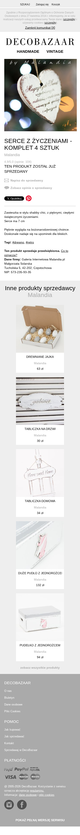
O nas (8, 690)
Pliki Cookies (12, 711)
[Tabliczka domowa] (40, 473)
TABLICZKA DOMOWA (40, 501)
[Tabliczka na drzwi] (40, 401)
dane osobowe (28, 794)
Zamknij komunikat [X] (40, 27)
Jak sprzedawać (14, 736)
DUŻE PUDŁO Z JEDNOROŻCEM (41, 573)
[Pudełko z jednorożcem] (40, 617)
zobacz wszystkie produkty (40, 667)
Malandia (12, 155)
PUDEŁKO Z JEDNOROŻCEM (40, 645)
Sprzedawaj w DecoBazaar (20, 750)
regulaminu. (37, 790)
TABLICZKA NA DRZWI (40, 429)
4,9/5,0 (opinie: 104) (18, 161)
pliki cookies (46, 794)
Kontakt (9, 743)
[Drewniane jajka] (40, 329)
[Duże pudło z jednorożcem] (40, 545)
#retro (30, 242)
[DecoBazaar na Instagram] (9, 804)
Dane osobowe (13, 704)
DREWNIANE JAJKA (40, 356)
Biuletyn (9, 697)
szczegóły (69, 19)
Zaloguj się (42, 4)
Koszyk (56, 4)
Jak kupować (12, 729)
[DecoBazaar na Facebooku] (22, 804)
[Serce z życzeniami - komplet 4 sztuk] (40, 95)
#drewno (18, 242)
